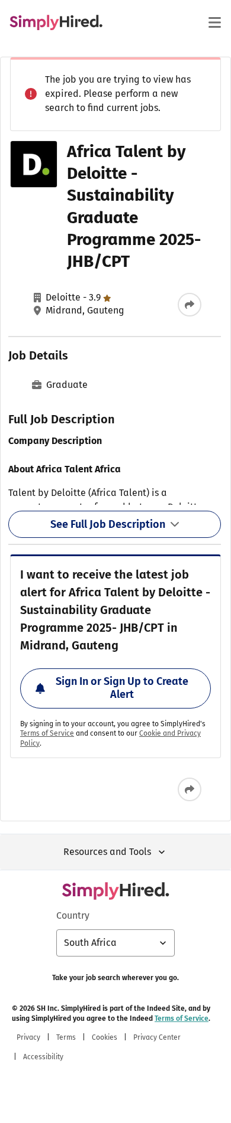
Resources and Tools (107, 851)
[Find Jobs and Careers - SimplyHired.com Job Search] (55, 22)
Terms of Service (47, 733)
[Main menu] (214, 22)
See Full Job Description (107, 524)
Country (72, 915)
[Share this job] (189, 304)
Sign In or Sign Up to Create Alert (122, 688)
